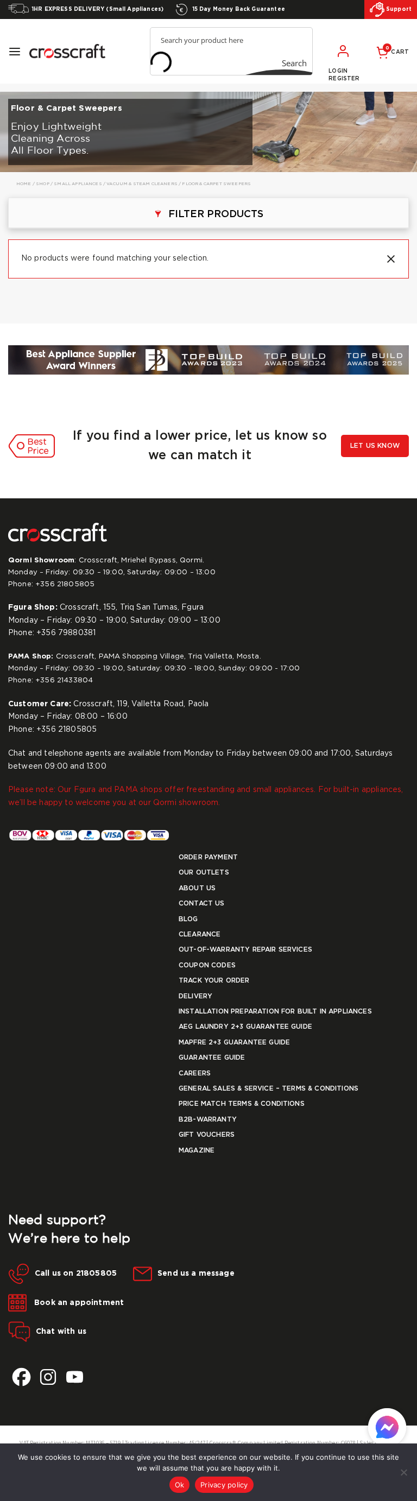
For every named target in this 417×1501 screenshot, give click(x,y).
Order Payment (208, 857)
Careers (195, 1073)
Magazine (196, 1151)
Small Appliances (78, 184)
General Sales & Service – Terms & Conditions (268, 1089)
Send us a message (196, 1273)
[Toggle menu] (14, 51)
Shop (42, 184)
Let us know (375, 446)
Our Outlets (204, 873)
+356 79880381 (66, 633)
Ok (180, 1484)
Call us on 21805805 (76, 1273)
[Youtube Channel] (74, 1377)
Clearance (199, 935)
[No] (403, 1472)
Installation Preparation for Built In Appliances (275, 1012)
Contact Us (202, 904)
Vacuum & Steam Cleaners (142, 184)
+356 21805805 (64, 584)
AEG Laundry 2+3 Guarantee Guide (245, 1027)
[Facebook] (21, 1377)
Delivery (195, 996)
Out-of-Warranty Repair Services (245, 950)
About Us (197, 888)
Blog (188, 919)
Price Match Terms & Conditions (242, 1104)
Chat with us (61, 1331)
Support (398, 9)
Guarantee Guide (212, 1058)
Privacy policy (224, 1484)
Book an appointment (78, 1303)
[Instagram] (48, 1377)
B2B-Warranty (208, 1120)
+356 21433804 (64, 680)
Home (23, 184)
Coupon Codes (207, 965)
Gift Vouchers (207, 1135)
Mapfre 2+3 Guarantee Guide (234, 1043)
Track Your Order (214, 981)
